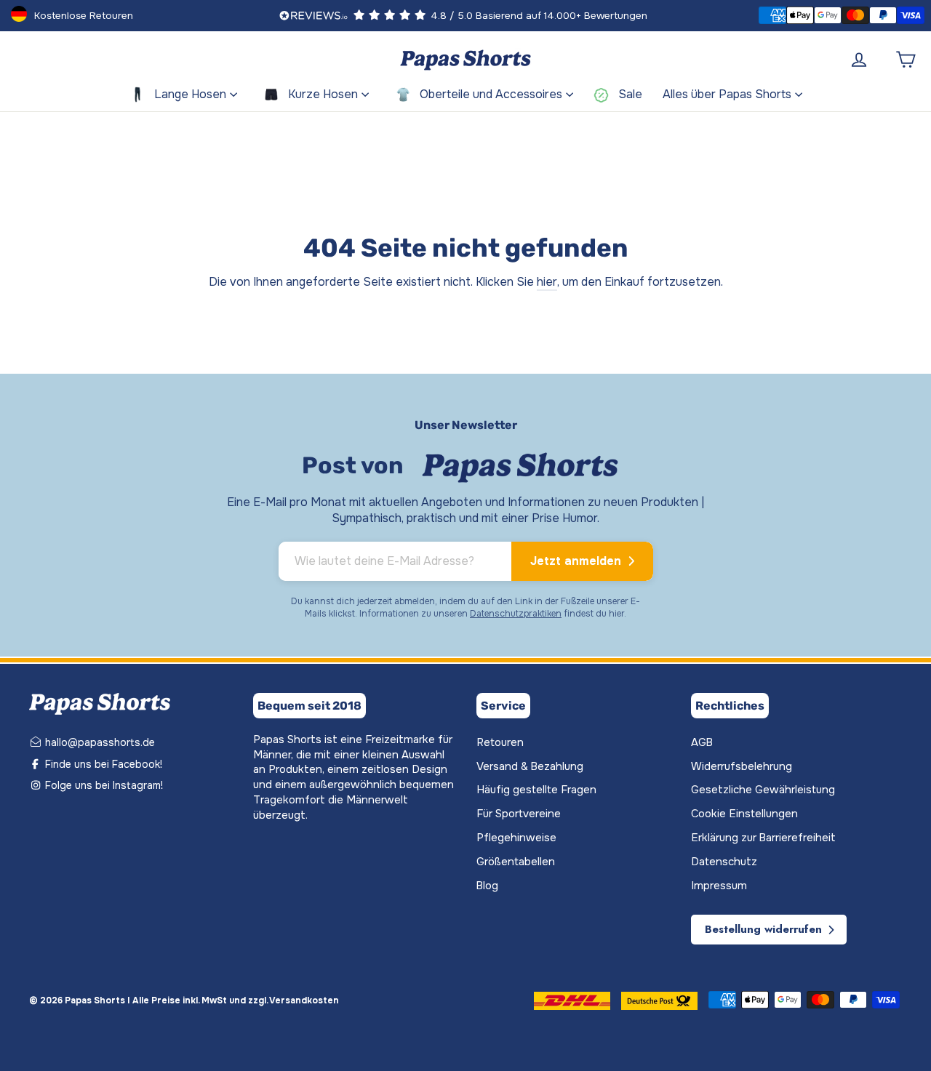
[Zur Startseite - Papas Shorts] (465, 60)
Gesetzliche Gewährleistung (763, 790)
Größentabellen (515, 862)
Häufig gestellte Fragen (536, 790)
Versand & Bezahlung (529, 767)
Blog (487, 886)
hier (547, 281)
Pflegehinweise (516, 838)
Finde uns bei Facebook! (102, 764)
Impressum (719, 886)
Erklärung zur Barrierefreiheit (763, 838)
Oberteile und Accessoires (491, 94)
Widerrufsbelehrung (741, 767)
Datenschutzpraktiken (516, 613)
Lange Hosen (190, 94)
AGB (702, 743)
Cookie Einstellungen (744, 814)
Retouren (500, 743)
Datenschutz (724, 862)
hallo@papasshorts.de (98, 742)
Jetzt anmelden (577, 561)
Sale (630, 94)
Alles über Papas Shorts (727, 94)
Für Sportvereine (518, 814)
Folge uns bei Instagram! (102, 785)
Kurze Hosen (323, 94)
